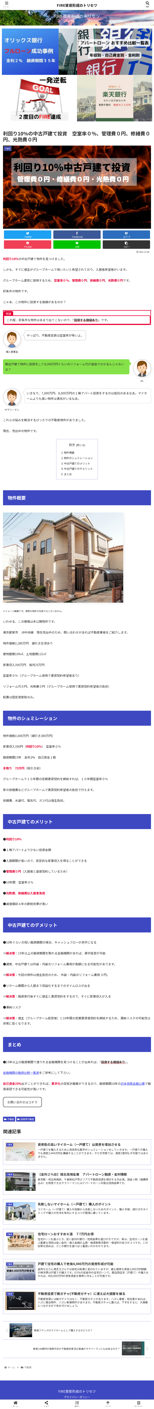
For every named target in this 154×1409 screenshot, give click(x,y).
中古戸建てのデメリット (78, 469)
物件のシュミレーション (78, 458)
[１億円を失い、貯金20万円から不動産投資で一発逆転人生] (39, 98)
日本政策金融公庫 (133, 1083)
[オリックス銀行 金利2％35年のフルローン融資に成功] (39, 52)
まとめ (68, 474)
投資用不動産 (27, 1119)
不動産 (10, 1119)
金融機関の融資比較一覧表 (21, 1072)
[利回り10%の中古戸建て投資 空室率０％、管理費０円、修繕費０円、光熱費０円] (94, 922)
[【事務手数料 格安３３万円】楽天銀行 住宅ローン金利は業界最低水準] (114, 98)
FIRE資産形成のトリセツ (77, 5)
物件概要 (69, 452)
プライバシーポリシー (77, 1397)
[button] (142, 749)
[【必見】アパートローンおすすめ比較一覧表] (114, 52)
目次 (72, 445)
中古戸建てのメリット (77, 463)
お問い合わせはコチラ (22, 1102)
